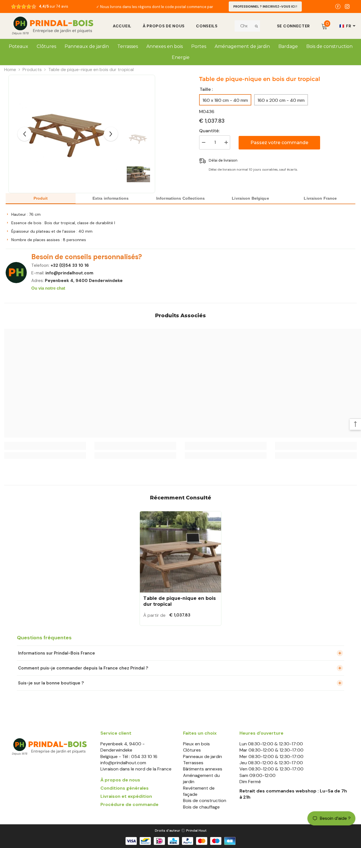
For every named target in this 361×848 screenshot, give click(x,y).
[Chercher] (256, 26)
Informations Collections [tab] (180, 198)
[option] (155, 6)
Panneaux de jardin (202, 756)
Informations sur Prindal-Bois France (56, 653)
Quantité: (209, 131)
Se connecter (293, 25)
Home (10, 69)
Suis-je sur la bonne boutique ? (51, 683)
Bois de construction (204, 800)
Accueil (122, 25)
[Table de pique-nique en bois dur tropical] (180, 552)
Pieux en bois (196, 744)
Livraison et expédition (126, 796)
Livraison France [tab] (320, 198)
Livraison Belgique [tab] (250, 198)
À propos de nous (164, 25)
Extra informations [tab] (111, 198)
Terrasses (193, 763)
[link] (45, 446)
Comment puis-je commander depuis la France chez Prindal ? (83, 668)
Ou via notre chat (48, 288)
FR (345, 25)
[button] (24, 134)
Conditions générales (124, 788)
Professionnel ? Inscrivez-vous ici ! (265, 6)
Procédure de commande (129, 804)
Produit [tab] (41, 198)
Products (32, 69)
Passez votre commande (279, 142)
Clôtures (192, 750)
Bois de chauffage (201, 807)
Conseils (207, 25)
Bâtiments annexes (202, 769)
